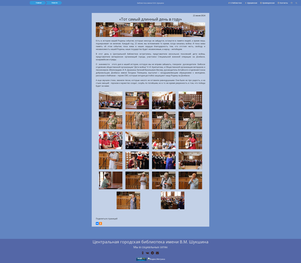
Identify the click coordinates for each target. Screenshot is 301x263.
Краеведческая (268, 3)
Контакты (284, 3)
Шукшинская (252, 3)
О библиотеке (236, 3)
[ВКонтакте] (97, 223)
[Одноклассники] (100, 223)
